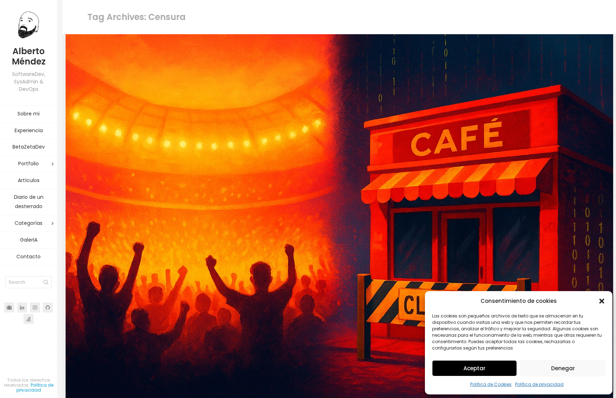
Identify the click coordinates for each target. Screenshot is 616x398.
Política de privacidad (539, 384)
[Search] (46, 282)
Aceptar (474, 368)
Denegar (563, 368)
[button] (601, 301)
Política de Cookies (491, 384)
